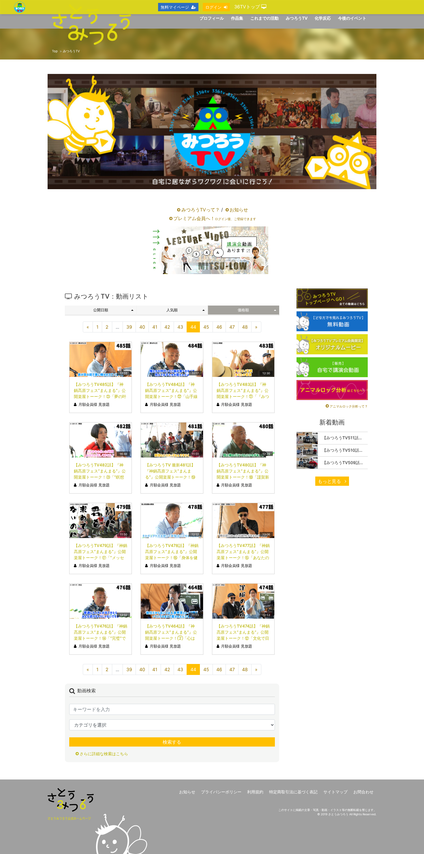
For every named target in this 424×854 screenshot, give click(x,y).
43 (180, 327)
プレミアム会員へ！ (214, 218)
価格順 (243, 310)
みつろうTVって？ (200, 210)
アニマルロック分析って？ (349, 406)
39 (129, 327)
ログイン (213, 7)
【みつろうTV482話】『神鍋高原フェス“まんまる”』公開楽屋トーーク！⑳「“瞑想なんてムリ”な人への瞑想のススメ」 (100, 477)
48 (245, 327)
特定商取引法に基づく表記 (293, 791)
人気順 (172, 310)
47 (232, 327)
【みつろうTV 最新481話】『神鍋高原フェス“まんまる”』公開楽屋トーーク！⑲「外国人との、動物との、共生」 (171, 477)
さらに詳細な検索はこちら (104, 753)
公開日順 (100, 310)
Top (55, 51)
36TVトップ (247, 7)
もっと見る (330, 481)
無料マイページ (175, 7)
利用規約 (255, 791)
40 (142, 327)
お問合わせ (363, 791)
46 (219, 327)
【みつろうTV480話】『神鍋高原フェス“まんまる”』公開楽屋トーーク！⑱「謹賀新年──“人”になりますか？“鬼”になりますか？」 (243, 477)
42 (167, 327)
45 (206, 327)
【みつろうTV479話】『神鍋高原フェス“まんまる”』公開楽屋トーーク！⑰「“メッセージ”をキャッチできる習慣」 (100, 557)
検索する (172, 742)
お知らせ (239, 210)
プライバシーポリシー (221, 791)
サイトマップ (335, 791)
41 (154, 327)
